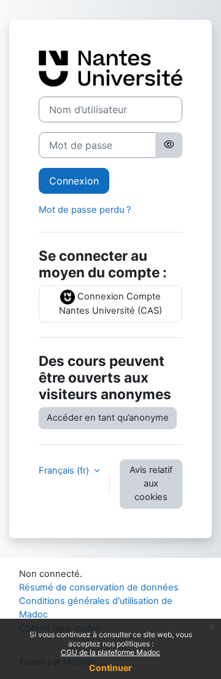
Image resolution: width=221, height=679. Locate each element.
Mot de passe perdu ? (85, 209)
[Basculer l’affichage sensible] (168, 145)
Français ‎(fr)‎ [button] (65, 470)
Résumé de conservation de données (99, 587)
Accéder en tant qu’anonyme (108, 417)
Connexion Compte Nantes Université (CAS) (110, 303)
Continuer (110, 667)
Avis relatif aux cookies (151, 483)
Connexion (74, 181)
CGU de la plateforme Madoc (110, 652)
